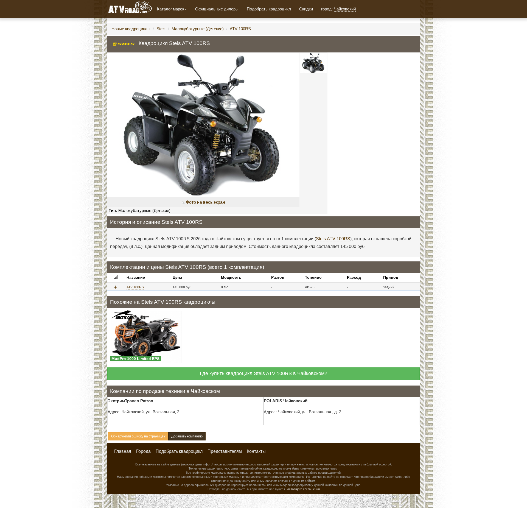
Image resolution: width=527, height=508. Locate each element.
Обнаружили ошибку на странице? (138, 436)
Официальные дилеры (217, 9)
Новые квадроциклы (130, 28)
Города (143, 451)
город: (338, 9)
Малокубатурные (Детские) (198, 28)
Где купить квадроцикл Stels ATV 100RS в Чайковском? (263, 373)
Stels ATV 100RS (333, 238)
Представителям (225, 451)
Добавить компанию (187, 436)
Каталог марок (170, 9)
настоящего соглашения (303, 489)
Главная (122, 451)
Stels (161, 28)
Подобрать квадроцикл (269, 9)
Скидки (306, 9)
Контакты (256, 451)
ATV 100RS (240, 28)
